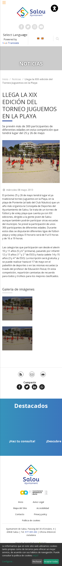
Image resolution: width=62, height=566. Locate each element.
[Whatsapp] (42, 387)
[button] (4, 4)
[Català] (38, 38)
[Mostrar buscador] (57, 38)
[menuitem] (38, 38)
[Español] (42, 38)
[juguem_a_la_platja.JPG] (17, 308)
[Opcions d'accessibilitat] (54, 8)
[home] (31, 12)
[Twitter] (27, 387)
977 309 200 (31, 532)
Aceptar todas (51, 561)
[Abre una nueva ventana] (21, 26)
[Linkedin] (34, 387)
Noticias (16, 79)
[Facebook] (19, 387)
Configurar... (8, 561)
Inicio (5, 79)
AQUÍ (35, 555)
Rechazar (37, 561)
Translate (13, 43)
